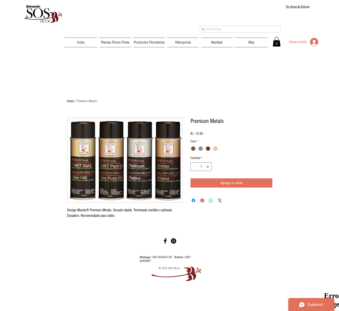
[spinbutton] (201, 167)
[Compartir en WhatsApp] (211, 200)
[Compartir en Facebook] (193, 200)
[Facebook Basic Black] (165, 241)
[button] (115, 42)
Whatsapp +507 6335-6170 (156, 257)
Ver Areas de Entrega (297, 7)
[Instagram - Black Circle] (173, 241)
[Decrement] (194, 167)
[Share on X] (220, 200)
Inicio (70, 101)
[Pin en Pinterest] (202, 200)
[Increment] (208, 167)
